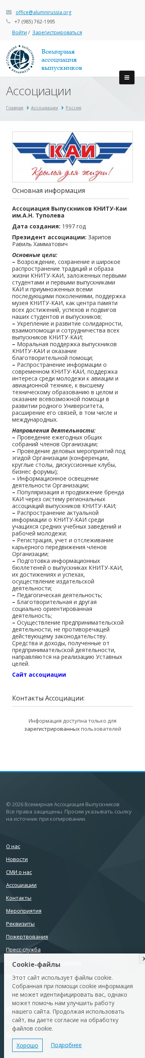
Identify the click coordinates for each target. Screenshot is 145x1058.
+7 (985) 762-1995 (34, 21)
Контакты (18, 897)
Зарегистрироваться (57, 32)
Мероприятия (23, 910)
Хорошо (27, 1045)
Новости (17, 859)
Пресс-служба (23, 949)
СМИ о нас (19, 872)
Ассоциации (44, 108)
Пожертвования (27, 936)
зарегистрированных (52, 728)
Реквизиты (20, 923)
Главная (14, 108)
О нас (13, 846)
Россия (73, 108)
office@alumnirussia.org (43, 12)
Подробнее (66, 1045)
